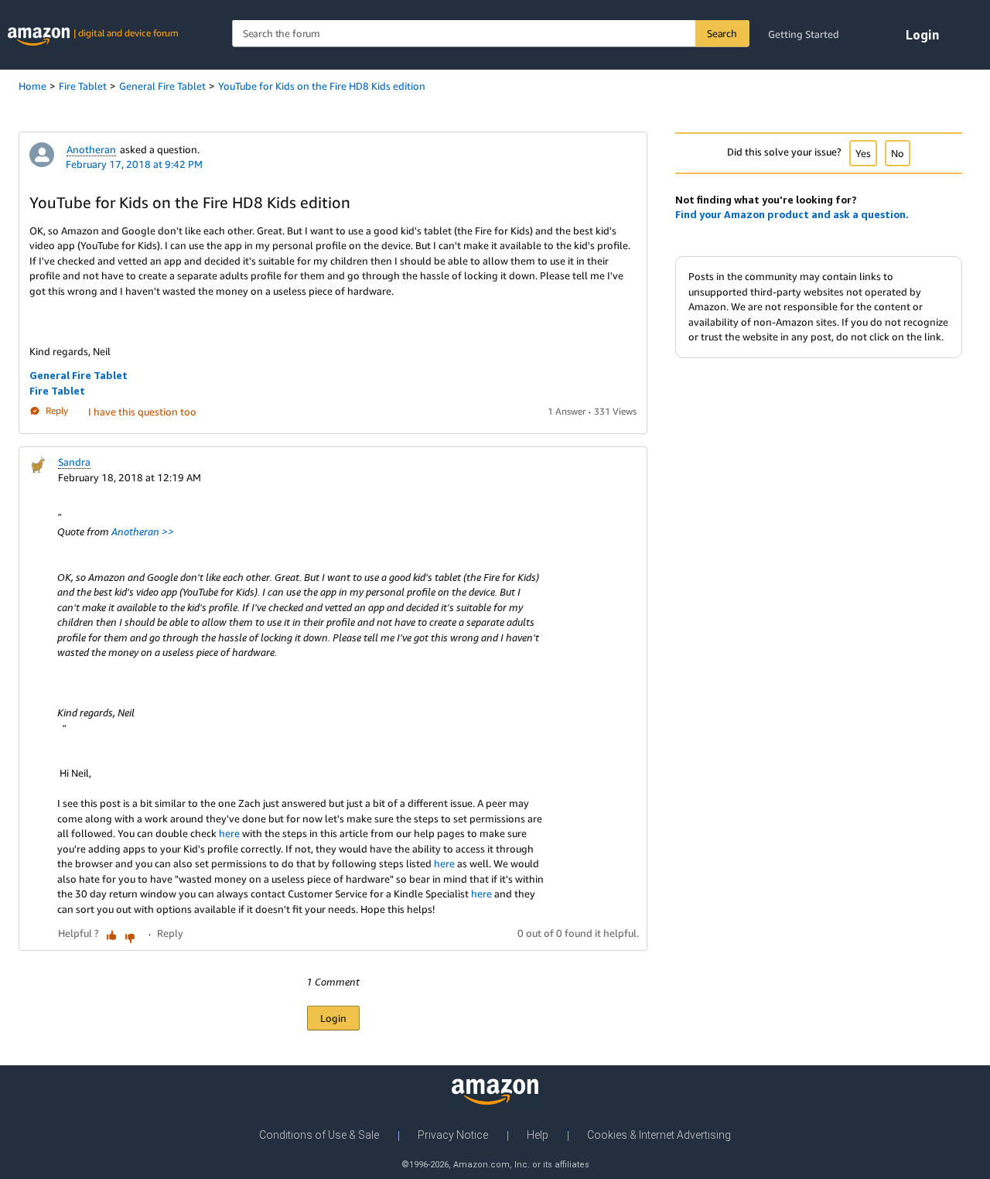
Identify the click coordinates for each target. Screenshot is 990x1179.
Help (537, 1135)
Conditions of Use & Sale (319, 1135)
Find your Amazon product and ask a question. (792, 214)
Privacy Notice (453, 1135)
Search (722, 33)
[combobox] (490, 33)
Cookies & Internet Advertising (659, 1135)
